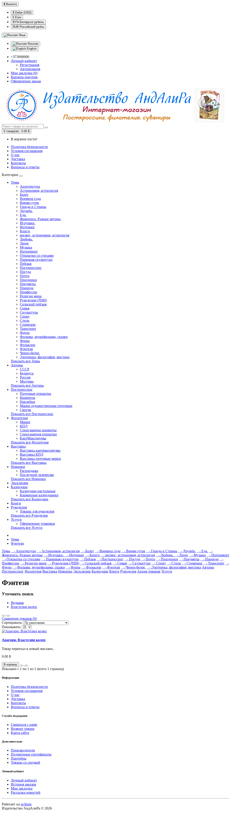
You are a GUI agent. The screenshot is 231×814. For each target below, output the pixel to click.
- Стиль (174, 563)
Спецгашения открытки (38, 434)
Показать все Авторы (27, 385)
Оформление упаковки (37, 523)
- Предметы (189, 559)
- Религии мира (33, 563)
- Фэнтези (111, 567)
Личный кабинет (24, 780)
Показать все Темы (25, 361)
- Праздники (167, 559)
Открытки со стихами (37, 255)
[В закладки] (21, 665)
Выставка (18, 446)
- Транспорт (213, 563)
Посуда (25, 272)
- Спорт (158, 563)
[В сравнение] (26, 665)
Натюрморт (29, 251)
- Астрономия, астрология (58, 551)
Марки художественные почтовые (46, 406)
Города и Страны (33, 207)
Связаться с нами (24, 724)
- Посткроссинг (110, 559)
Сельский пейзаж (33, 304)
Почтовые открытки (35, 393)
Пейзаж (26, 264)
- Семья (120, 563)
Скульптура (29, 312)
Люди (24, 243)
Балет (24, 195)
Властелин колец (24, 607)
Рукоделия (19, 507)
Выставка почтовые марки (40, 458)
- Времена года (107, 551)
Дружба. (26, 211)
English (31, 48)
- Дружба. (187, 551)
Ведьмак (17, 603)
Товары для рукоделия (37, 511)
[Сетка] (8, 615)
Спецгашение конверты (38, 430)
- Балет (87, 551)
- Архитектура (23, 551)
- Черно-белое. (133, 567)
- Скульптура (139, 563)
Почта (24, 276)
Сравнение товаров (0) (19, 618)
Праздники (28, 280)
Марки (25, 422)
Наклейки (27, 402)
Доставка (18, 159)
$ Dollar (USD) (22, 12)
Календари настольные (37, 491)
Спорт (25, 316)
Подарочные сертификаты (31, 754)
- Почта (148, 559)
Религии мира (31, 296)
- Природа (209, 559)
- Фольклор (91, 567)
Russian (32, 43)
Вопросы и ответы (25, 167)
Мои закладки (21, 788)
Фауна (25, 333)
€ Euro (17, 17)
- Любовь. (165, 555)
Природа (26, 288)
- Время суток (133, 551)
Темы (15, 182)
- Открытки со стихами (21, 559)
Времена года (30, 199)
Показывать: (11, 627)
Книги (25, 231)
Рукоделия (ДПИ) (33, 300)
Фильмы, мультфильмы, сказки (44, 337)
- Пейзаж (87, 559)
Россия (25, 377)
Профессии (28, 292)
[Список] (3, 615)
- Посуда (132, 559)
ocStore (26, 804)
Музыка (26, 247)
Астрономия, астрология (39, 190)
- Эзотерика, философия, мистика (174, 567)
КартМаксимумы (33, 438)
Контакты (18, 163)
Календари (19, 487)
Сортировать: (12, 622)
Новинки (18, 467)
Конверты (27, 398)
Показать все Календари (29, 499)
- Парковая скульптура (60, 559)
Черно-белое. (30, 353)
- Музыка (197, 555)
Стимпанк (28, 324)
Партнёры (18, 758)
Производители (23, 750)
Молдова (27, 381)
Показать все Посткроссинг (32, 414)
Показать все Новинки (28, 479)
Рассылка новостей (25, 792)
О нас (15, 155)
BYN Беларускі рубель (28, 22)
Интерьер (27, 227)
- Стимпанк (192, 563)
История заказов (23, 784)
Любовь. (26, 239)
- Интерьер (74, 555)
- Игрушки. (54, 555)
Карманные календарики (39, 495)
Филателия (19, 418)
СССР (24, 369)
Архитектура (30, 186)
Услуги (16, 519)
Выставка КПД (31, 454)
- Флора (73, 567)
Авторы (17, 365)
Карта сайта (20, 733)
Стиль (24, 320)
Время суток (29, 203)
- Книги (92, 555)
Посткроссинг (31, 268)
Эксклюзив (19, 483)
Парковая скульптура (36, 259)
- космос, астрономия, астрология (128, 555)
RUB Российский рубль (28, 26)
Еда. (23, 215)
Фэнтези (26, 349)
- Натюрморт (218, 555)
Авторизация (30, 69)
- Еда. (202, 551)
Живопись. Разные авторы (40, 219)
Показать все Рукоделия (29, 515)
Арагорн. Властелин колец (23, 640)
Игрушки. (27, 223)
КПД (24, 426)
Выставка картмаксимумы (40, 450)
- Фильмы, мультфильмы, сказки (38, 567)
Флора (25, 341)
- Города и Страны (161, 551)
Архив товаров (148, 571)
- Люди (181, 555)
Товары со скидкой (25, 762)
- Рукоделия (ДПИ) (63, 563)
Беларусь (27, 373)
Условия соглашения (26, 151)
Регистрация (29, 65)
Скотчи (25, 410)
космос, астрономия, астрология (44, 235)
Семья (24, 308)
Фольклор (27, 345)
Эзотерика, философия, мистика (44, 357)
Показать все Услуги (26, 528)
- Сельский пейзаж (96, 563)
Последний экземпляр (37, 475)
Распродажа (29, 471)
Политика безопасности (29, 147)
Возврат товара (22, 729)
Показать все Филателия (30, 442)
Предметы (28, 284)
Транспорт (28, 329)
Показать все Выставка (28, 463)
